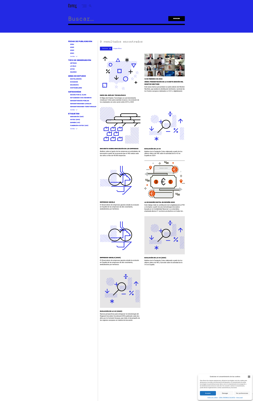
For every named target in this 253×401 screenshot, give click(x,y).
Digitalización (76, 79)
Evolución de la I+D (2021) (155, 257)
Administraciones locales (80, 104)
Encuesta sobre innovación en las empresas (119, 148)
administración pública (79, 101)
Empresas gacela (107, 202)
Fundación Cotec (77, 125)
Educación (74, 85)
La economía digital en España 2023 (159, 202)
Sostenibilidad (76, 88)
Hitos (72, 69)
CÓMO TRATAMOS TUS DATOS (227, 397)
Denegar (225, 393)
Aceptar (208, 393)
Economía (74, 82)
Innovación (74, 116)
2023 (72, 53)
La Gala (73, 66)
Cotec (72, 119)
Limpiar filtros (117, 48)
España (73, 122)
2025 (72, 47)
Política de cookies (212, 397)
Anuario (73, 72)
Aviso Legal (239, 397)
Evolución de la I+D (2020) (111, 311)
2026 (72, 44)
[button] (249, 377)
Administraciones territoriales (83, 106)
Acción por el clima (78, 95)
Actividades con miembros (81, 98)
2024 (72, 50)
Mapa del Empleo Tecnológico (113, 95)
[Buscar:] (118, 20)
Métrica (73, 63)
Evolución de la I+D (152, 149)
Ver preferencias (242, 393)
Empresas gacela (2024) (110, 257)
